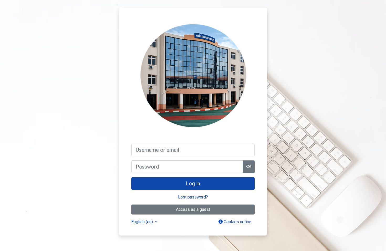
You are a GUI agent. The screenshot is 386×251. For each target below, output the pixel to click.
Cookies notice (237, 221)
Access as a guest (193, 209)
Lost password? (193, 197)
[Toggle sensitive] (249, 166)
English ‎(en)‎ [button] (142, 221)
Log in (193, 183)
